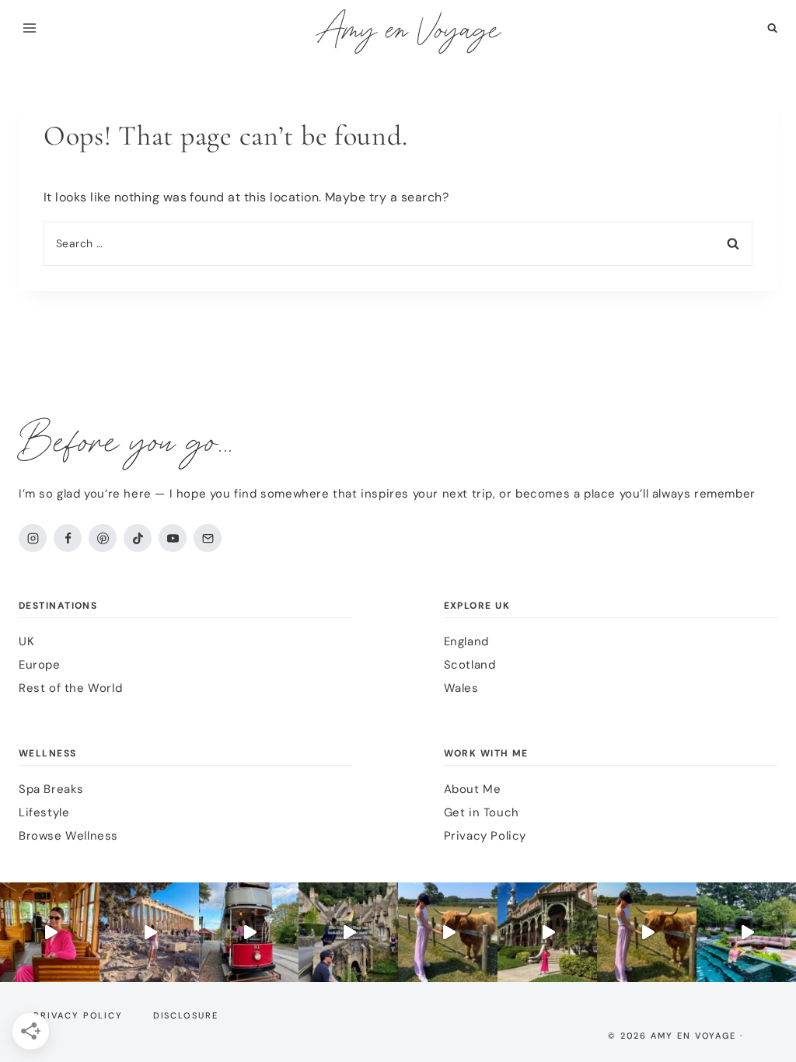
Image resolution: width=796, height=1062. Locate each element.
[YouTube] (173, 538)
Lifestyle (44, 812)
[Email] (208, 538)
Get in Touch (481, 812)
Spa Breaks (51, 789)
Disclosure (185, 1015)
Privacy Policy (485, 836)
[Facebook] (68, 538)
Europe (40, 664)
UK (26, 641)
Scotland (470, 664)
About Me (472, 789)
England (466, 641)
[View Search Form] (772, 28)
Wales (461, 688)
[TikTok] (138, 538)
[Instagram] (33, 538)
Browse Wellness (68, 836)
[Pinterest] (103, 538)
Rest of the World (70, 688)
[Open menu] (30, 28)
